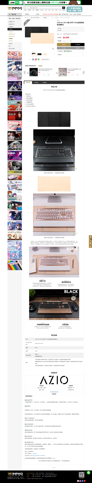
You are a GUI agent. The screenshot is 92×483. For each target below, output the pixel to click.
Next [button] (81, 2)
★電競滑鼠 (11, 26)
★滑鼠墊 (10, 29)
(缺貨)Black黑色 (66, 34)
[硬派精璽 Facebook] (82, 481)
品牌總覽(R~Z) (12, 24)
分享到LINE (38, 59)
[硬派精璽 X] (78, 481)
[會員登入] (90, 236)
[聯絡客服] (90, 243)
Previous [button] (7, 2)
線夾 (10, 46)
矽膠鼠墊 (11, 40)
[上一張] (25, 54)
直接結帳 (64, 44)
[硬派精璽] (15, 8)
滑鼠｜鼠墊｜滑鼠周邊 (14, 18)
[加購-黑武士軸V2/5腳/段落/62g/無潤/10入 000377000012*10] (63, 72)
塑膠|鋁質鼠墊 (12, 34)
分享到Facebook (33, 59)
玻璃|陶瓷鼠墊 (12, 36)
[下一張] (54, 54)
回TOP (54, 467)
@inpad (35, 453)
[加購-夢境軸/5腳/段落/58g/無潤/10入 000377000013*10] (33, 72)
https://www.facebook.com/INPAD (37, 455)
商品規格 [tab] (36, 82)
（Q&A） (54, 458)
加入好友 (88, 473)
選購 (28, 73)
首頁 (27, 17)
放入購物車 (77, 44)
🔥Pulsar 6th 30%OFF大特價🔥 (50, 14)
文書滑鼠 (10, 43)
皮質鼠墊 (11, 38)
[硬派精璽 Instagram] (80, 481)
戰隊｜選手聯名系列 (63, 14)
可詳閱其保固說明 (54, 391)
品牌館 (37, 14)
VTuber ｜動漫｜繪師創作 (75, 14)
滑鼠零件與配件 (12, 48)
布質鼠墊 (11, 31)
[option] (39, 35)
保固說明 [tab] (45, 82)
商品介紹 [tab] (28, 82)
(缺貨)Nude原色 (74, 34)
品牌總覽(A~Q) (12, 21)
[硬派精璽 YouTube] (85, 481)
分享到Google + (36, 59)
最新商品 (27, 14)
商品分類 (14, 14)
